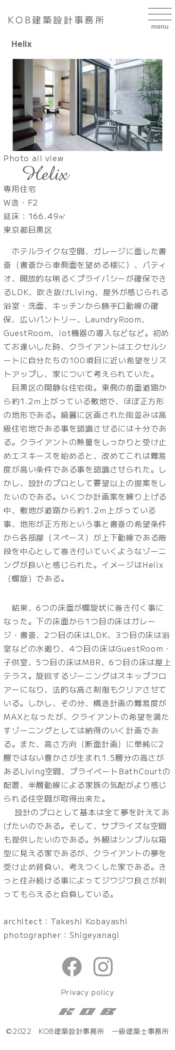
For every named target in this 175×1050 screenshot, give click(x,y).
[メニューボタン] (160, 19)
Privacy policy (87, 992)
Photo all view (33, 158)
